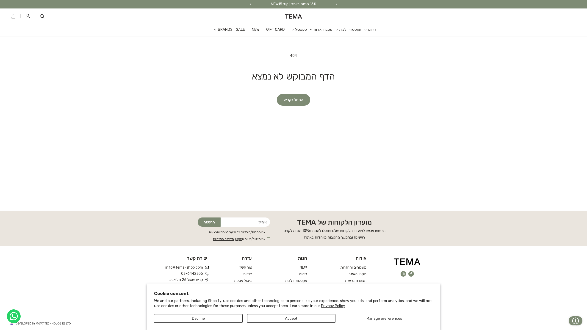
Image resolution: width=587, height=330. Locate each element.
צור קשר (245, 267)
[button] (368, 29)
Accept (291, 318)
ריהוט (303, 274)
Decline (198, 318)
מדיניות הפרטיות (223, 239)
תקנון (238, 239)
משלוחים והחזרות (353, 267)
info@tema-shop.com (184, 267)
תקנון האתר (357, 274)
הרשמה (209, 222)
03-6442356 (192, 273)
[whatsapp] (14, 316)
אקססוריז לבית (296, 280)
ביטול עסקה (243, 280)
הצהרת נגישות (355, 280)
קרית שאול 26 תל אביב (186, 280)
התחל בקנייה (293, 100)
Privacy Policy (333, 306)
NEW (303, 267)
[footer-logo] (407, 261)
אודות (247, 274)
